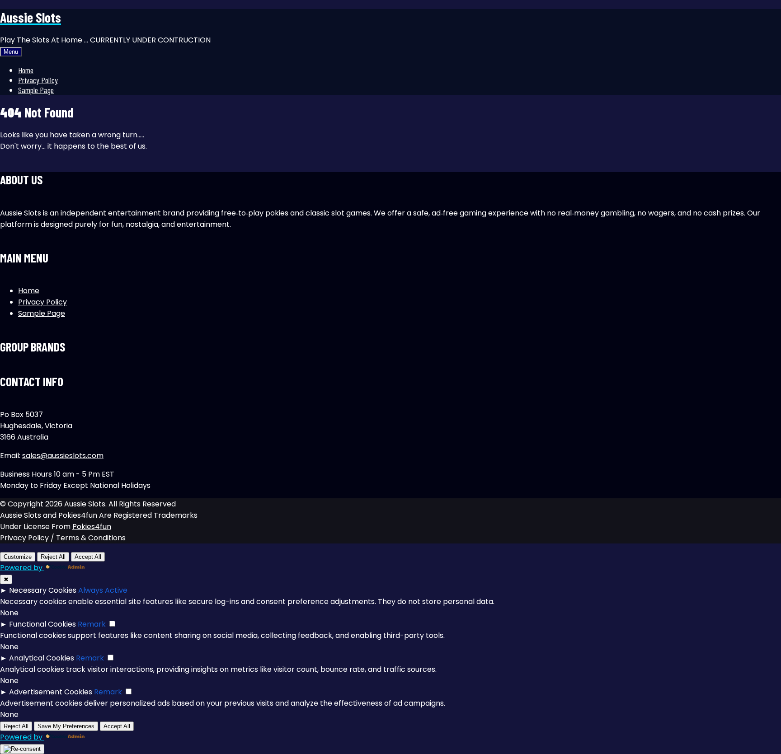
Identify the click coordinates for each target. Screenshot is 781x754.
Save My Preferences (66, 726)
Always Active (102, 590)
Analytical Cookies (41, 658)
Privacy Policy (38, 80)
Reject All (53, 556)
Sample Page (36, 90)
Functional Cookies (42, 624)
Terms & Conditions (91, 538)
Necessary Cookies (42, 590)
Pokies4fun (91, 526)
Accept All (88, 556)
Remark (92, 624)
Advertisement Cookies (50, 692)
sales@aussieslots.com (63, 455)
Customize (18, 556)
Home (25, 70)
